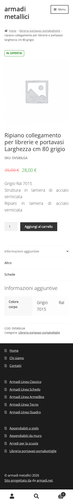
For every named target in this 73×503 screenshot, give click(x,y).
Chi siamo (17, 358)
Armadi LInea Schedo (25, 389)
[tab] (36, 251)
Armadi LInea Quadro (25, 412)
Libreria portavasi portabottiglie (39, 31)
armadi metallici (16, 13)
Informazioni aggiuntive (21, 251)
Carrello (56, 493)
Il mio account (12, 496)
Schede (9, 274)
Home (12, 31)
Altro (8, 263)
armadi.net (45, 480)
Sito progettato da (17, 480)
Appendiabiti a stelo (24, 428)
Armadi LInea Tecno (24, 404)
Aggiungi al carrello (39, 226)
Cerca (36, 496)
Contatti (15, 366)
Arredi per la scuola (24, 443)
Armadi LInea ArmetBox (27, 397)
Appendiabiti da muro (26, 436)
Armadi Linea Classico (25, 382)
